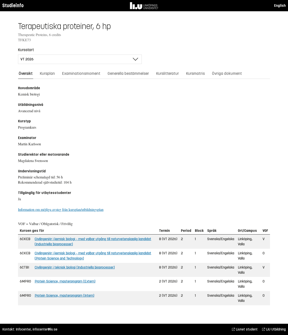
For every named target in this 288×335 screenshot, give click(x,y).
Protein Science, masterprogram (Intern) (64, 295)
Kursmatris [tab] (195, 73)
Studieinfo (13, 5)
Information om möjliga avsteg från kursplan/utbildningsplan (61, 209)
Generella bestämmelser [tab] (128, 73)
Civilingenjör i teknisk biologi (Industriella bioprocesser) (75, 267)
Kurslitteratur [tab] (167, 73)
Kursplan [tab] (47, 73)
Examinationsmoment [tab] (81, 73)
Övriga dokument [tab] (227, 73)
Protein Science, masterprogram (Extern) (65, 281)
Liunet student (246, 329)
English (280, 5)
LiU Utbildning (275, 329)
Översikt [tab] (26, 73)
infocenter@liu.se (45, 329)
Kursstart (26, 49)
